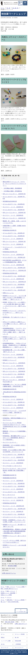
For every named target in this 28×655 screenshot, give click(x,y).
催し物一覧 (15, 8)
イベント (9, 597)
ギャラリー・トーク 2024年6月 (13, 489)
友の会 (3, 644)
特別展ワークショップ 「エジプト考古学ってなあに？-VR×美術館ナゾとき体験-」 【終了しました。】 (14, 297)
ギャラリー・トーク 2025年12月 (13, 265)
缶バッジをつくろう (9, 494)
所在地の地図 (12, 565)
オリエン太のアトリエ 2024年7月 (14, 454)
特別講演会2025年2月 (9, 396)
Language (20, 4)
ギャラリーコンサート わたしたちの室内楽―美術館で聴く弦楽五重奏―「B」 (14, 470)
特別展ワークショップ (9, 360)
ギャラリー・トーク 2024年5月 (13, 480)
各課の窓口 (10, 600)
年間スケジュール (8, 293)
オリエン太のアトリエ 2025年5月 (14, 357)
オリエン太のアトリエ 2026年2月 (14, 236)
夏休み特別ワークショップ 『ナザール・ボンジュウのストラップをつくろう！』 (14, 183)
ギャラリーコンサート (10, 442)
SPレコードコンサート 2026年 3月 (14, 241)
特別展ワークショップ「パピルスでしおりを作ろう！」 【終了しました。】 (14, 312)
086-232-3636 (9, 622)
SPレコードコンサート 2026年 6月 (14, 218)
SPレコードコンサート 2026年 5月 (14, 212)
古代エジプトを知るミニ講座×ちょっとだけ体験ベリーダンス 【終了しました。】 (14, 323)
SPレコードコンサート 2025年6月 (14, 363)
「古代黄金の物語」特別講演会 (12, 191)
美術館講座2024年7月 (9, 475)
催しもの (3, 601)
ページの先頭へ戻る (21, 611)
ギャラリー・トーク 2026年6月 (13, 215)
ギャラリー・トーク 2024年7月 (13, 457)
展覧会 (3, 637)
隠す (4, 178)
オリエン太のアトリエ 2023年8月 (14, 497)
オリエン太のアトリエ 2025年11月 (14, 257)
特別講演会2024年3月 (9, 503)
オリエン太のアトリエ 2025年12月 (14, 267)
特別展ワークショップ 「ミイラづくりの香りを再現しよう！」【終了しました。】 (14, 338)
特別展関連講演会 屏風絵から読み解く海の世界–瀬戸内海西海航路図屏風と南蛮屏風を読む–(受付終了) (14, 531)
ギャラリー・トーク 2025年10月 (13, 279)
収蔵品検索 (18, 640)
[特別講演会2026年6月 (10, 201)
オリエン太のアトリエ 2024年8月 (14, 460)
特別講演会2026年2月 (9, 230)
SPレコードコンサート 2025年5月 (14, 371)
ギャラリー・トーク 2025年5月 (13, 354)
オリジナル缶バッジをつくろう (12, 465)
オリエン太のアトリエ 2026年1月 (14, 233)
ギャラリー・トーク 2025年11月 (13, 254)
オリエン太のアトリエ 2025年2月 (14, 405)
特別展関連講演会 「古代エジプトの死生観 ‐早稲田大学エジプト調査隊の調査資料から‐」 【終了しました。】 (15, 345)
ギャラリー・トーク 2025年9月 (13, 287)
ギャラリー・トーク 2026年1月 (13, 244)
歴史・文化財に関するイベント (9, 588)
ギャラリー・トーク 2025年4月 (13, 365)
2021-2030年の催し (13, 601)
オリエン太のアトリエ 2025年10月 (14, 276)
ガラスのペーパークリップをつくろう (14, 517)
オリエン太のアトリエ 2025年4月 (14, 368)
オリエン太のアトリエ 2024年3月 (14, 492)
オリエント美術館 (20, 600)
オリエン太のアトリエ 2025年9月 (14, 284)
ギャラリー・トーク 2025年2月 (13, 408)
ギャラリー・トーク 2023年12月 (13, 506)
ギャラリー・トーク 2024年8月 (13, 463)
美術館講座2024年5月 (9, 478)
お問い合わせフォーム (9, 573)
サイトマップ (4, 647)
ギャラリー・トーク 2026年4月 (13, 207)
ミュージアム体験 (6, 640)
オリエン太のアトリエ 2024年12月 (14, 290)
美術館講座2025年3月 (9, 389)
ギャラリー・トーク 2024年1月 (13, 511)
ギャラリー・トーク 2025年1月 (13, 399)
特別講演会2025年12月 (10, 251)
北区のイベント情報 (6, 595)
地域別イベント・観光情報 (8, 593)
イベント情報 (21, 586)
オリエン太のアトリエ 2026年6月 (14, 204)
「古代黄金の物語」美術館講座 (12, 188)
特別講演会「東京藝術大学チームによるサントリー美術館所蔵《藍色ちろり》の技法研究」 (14, 437)
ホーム (2, 8)
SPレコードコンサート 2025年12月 (14, 270)
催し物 (8, 8)
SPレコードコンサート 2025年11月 (14, 281)
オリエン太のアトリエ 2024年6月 (14, 486)
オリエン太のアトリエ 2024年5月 (14, 483)
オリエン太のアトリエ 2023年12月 (14, 508)
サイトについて (19, 647)
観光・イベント (11, 586)
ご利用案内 (18, 644)
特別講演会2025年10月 (10, 273)
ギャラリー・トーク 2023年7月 (13, 500)
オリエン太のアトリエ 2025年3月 (14, 374)
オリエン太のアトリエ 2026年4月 (14, 209)
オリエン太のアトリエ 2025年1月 (14, 402)
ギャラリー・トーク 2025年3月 (13, 377)
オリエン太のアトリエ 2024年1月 (14, 514)
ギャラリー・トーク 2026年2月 (13, 238)
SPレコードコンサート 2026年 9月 (14, 194)
